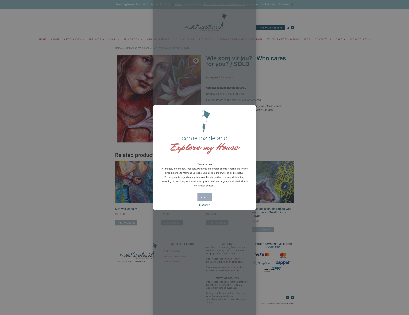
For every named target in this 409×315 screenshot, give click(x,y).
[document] (204, 157)
